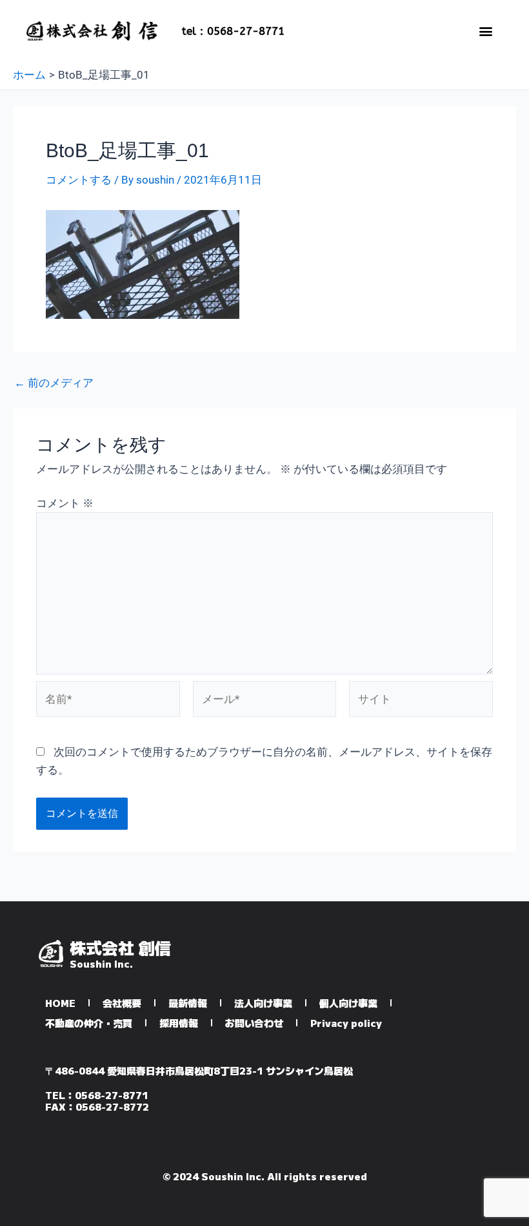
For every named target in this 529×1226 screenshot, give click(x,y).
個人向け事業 (348, 1003)
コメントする (79, 179)
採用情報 (178, 1023)
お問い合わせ (254, 1023)
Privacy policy (346, 1023)
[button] (485, 30)
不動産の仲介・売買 (88, 1023)
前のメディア (54, 383)
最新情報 (187, 1003)
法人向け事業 (263, 1003)
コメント (65, 503)
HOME (60, 1003)
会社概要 (122, 1003)
